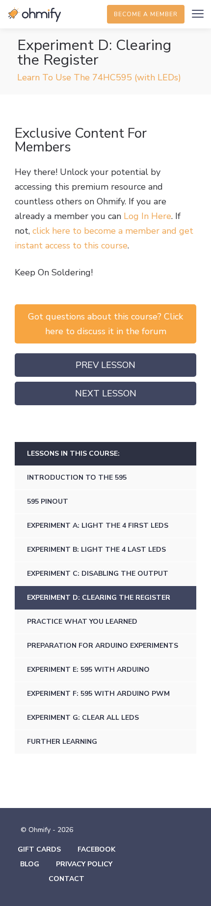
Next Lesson (105, 393)
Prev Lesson (105, 365)
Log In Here (147, 216)
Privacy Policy (84, 864)
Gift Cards (39, 849)
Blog (29, 864)
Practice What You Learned (82, 621)
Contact (66, 878)
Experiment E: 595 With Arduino (88, 669)
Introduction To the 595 (77, 477)
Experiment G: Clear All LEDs (83, 717)
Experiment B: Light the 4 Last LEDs (96, 549)
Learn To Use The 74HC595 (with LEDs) (99, 77)
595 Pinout (47, 501)
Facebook (96, 849)
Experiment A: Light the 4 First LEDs (97, 525)
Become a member (146, 14)
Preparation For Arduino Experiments (102, 645)
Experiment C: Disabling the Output (97, 573)
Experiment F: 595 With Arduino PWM (98, 693)
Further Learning (62, 741)
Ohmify (34, 14)
